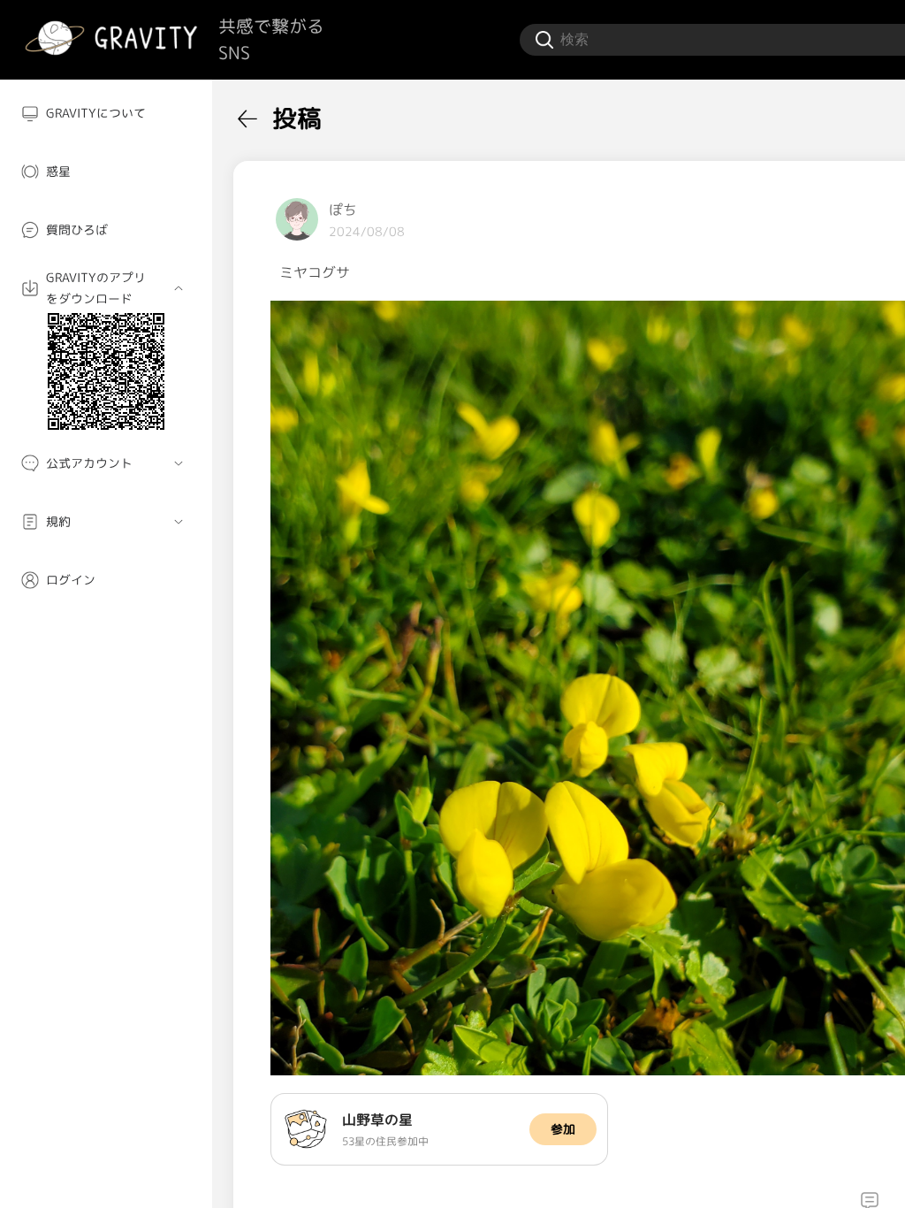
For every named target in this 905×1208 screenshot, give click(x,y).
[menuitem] (106, 113)
